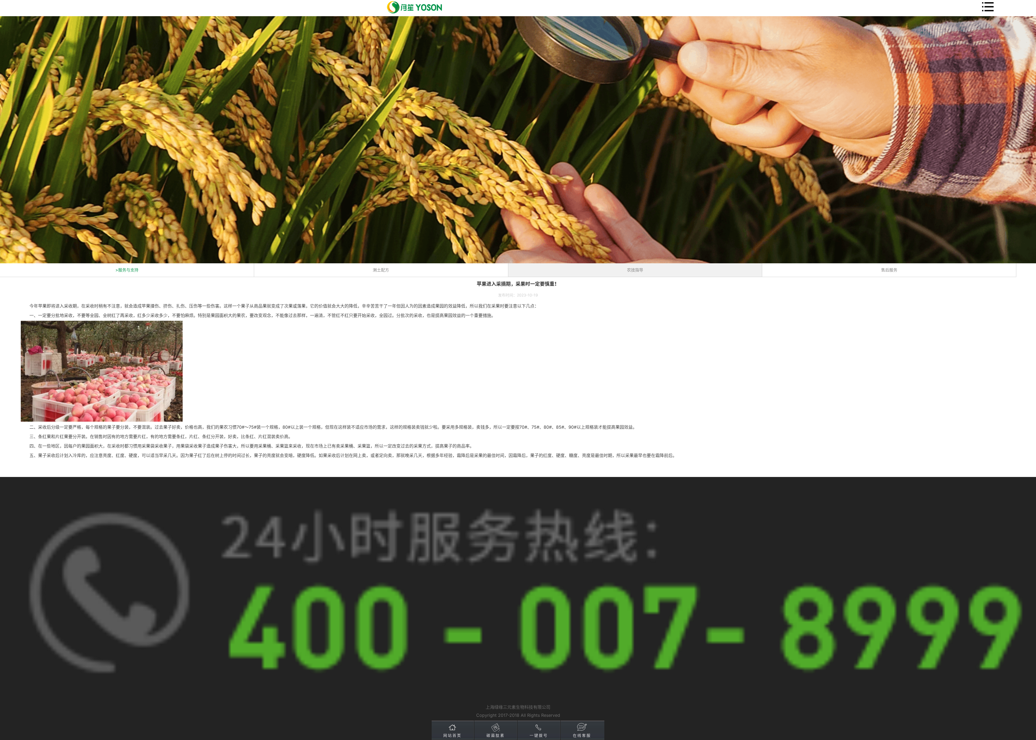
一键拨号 (539, 735)
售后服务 (889, 269)
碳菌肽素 (495, 735)
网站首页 (452, 735)
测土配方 (381, 269)
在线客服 (582, 735)
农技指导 (635, 269)
